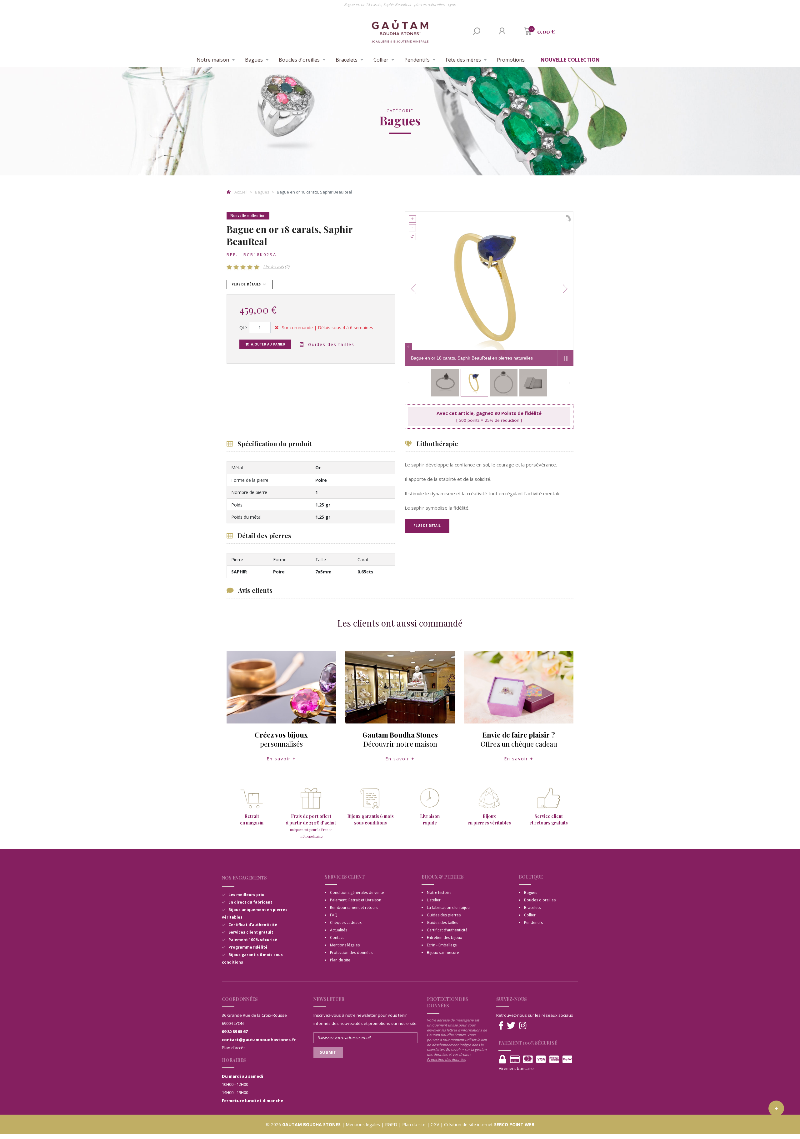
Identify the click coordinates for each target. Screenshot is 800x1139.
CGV (435, 1124)
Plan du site (340, 960)
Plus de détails (247, 284)
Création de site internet (468, 1124)
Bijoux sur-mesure (443, 952)
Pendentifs (417, 59)
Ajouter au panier (267, 344)
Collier (380, 59)
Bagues (254, 59)
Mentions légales (345, 945)
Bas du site (776, 1108)
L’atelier (434, 900)
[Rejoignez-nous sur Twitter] (511, 1025)
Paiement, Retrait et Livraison (355, 900)
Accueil (240, 192)
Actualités (338, 930)
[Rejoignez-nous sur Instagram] (523, 1025)
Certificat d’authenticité (447, 930)
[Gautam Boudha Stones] (400, 31)
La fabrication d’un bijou (448, 907)
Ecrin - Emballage (442, 945)
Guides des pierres (444, 915)
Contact (337, 937)
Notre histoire (439, 892)
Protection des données (351, 952)
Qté (243, 327)
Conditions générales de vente (357, 892)
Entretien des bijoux (444, 937)
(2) (276, 267)
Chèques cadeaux (346, 922)
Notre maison (213, 59)
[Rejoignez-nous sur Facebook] (501, 1025)
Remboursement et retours (354, 907)
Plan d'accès (234, 1048)
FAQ (334, 915)
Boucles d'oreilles (299, 59)
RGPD (391, 1124)
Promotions (511, 59)
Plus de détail (427, 525)
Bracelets (347, 59)
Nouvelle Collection (570, 59)
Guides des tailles (330, 344)
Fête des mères (463, 59)
